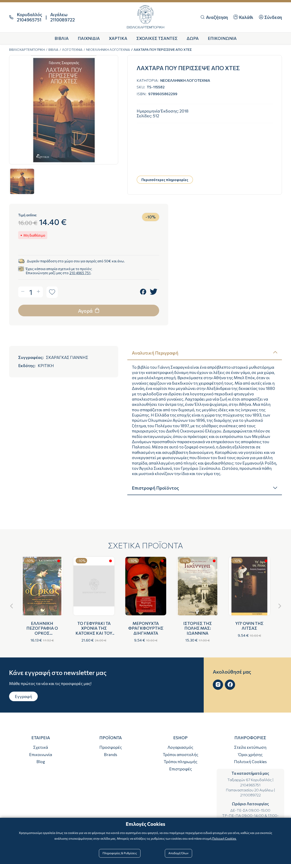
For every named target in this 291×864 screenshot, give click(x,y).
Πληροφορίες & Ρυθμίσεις (120, 853)
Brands (110, 754)
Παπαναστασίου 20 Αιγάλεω (249, 790)
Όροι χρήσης (250, 754)
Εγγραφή (23, 696)
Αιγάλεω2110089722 (62, 17)
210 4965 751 (79, 273)
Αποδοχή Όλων (178, 853)
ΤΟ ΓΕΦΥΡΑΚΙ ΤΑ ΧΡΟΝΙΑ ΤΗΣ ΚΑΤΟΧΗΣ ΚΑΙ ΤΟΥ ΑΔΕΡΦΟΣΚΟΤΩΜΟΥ (94, 631)
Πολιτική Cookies (250, 761)
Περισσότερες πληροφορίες (164, 180)
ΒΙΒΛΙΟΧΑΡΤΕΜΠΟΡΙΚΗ (27, 49)
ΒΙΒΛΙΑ (53, 49)
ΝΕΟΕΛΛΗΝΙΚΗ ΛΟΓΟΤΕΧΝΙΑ (108, 49)
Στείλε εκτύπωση (250, 747)
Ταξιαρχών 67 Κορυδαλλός (249, 779)
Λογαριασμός (180, 747)
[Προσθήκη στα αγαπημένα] (52, 292)
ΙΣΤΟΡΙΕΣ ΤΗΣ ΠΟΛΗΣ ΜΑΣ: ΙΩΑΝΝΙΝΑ (197, 628)
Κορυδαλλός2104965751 (29, 17)
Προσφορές (110, 747)
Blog (40, 761)
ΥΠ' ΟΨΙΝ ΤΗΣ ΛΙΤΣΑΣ (249, 626)
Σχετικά (40, 747)
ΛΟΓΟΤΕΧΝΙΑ (72, 49)
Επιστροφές (180, 768)
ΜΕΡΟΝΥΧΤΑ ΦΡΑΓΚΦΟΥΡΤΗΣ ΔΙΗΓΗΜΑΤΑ (145, 628)
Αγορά (85, 311)
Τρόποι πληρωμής (180, 761)
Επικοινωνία (40, 754)
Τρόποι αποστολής (180, 754)
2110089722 (250, 795)
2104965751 (250, 785)
